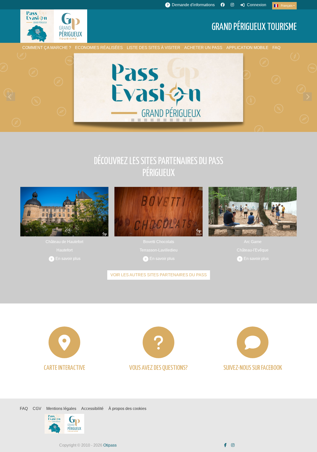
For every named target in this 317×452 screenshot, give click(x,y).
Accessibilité (92, 408)
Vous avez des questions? (158, 368)
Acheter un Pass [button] (203, 48)
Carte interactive (64, 368)
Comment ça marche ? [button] (46, 48)
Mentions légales (61, 408)
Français (286, 5)
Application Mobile (247, 48)
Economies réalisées (99, 48)
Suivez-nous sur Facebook (252, 368)
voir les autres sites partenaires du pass (158, 275)
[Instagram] (232, 5)
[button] (126, 120)
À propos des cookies (127, 408)
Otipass (110, 445)
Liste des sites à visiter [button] (153, 48)
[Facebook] (223, 5)
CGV (37, 408)
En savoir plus (67, 258)
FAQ (276, 48)
